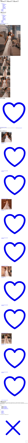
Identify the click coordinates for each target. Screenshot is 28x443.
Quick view (2, 143)
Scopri (5, 142)
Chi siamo (2, 411)
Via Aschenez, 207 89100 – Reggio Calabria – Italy (4, 408)
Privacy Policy (3, 413)
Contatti (2, 412)
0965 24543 (5, 406)
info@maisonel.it (5, 407)
